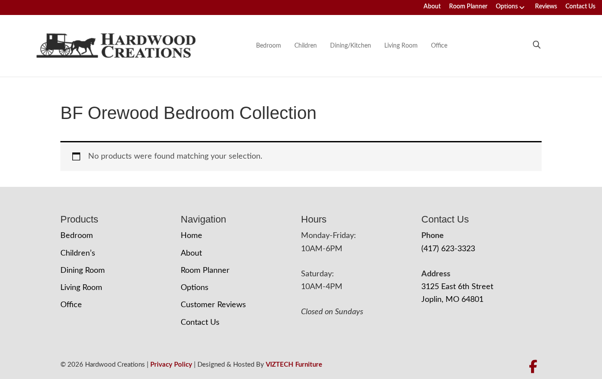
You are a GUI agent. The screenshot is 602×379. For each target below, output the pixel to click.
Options (507, 7)
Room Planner (468, 7)
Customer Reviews (213, 305)
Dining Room (82, 271)
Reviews (546, 7)
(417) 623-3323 (448, 249)
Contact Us (580, 7)
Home (191, 236)
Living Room (401, 46)
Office (439, 46)
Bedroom (268, 46)
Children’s (77, 253)
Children (305, 46)
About (432, 7)
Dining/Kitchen (350, 46)
